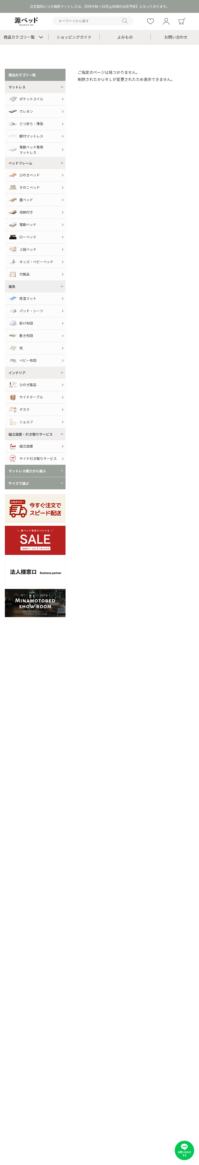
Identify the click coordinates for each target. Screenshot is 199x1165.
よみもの (125, 37)
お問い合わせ (176, 37)
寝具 (11, 286)
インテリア (16, 372)
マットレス (16, 87)
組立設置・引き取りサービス (30, 434)
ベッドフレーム (20, 163)
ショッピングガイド (74, 37)
